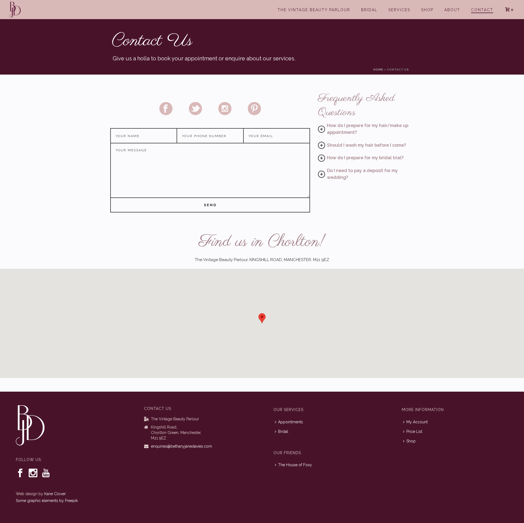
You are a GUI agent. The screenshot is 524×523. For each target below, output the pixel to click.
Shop (427, 10)
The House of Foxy (295, 465)
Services (399, 10)
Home (378, 69)
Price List (414, 431)
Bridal (369, 10)
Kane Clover (55, 494)
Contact (482, 10)
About (452, 10)
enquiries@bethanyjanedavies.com (181, 446)
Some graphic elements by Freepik (47, 500)
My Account (417, 422)
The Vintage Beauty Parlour (314, 10)
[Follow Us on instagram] (33, 473)
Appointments (290, 422)
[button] (262, 318)
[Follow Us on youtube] (45, 473)
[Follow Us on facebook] (20, 473)
